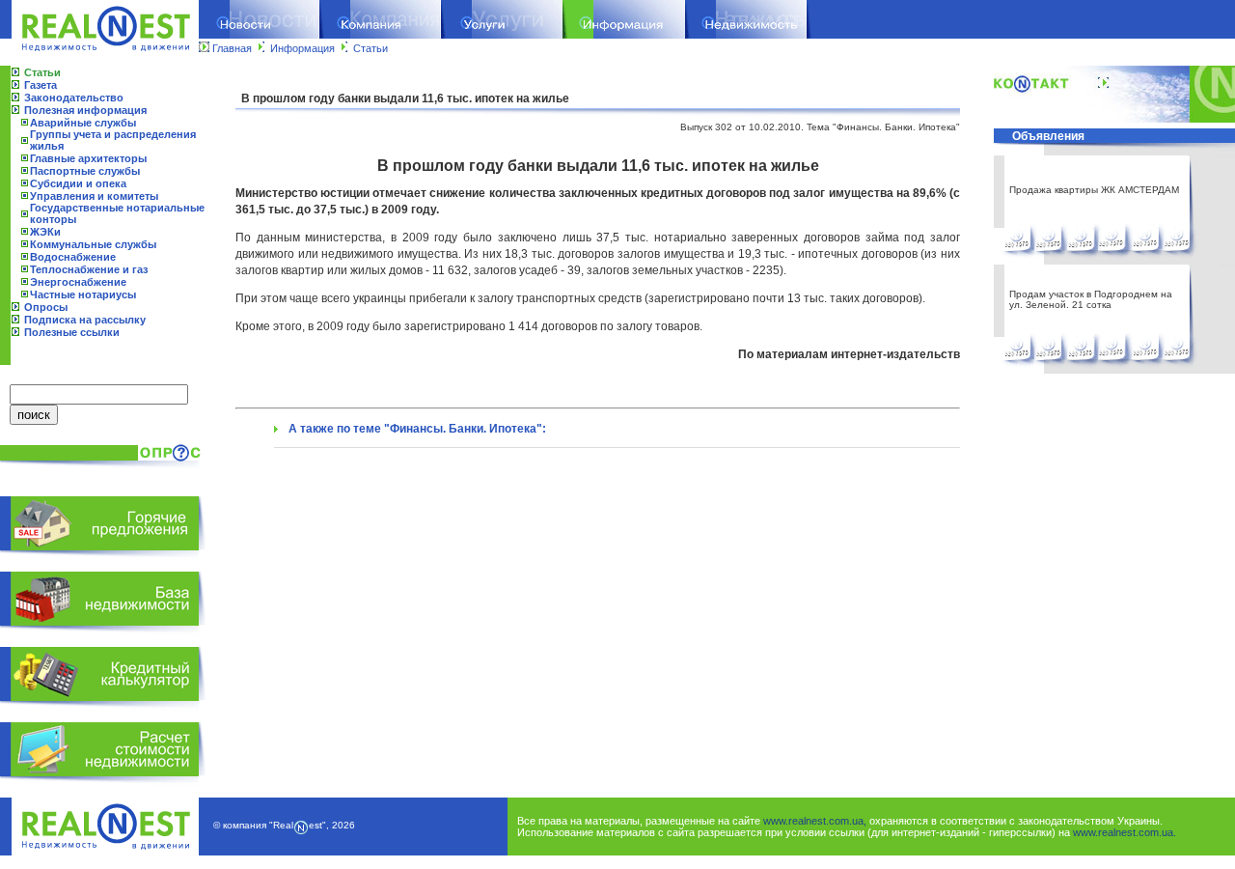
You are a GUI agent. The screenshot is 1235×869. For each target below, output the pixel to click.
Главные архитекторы (88, 158)
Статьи (370, 48)
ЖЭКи (45, 232)
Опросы (46, 307)
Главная (232, 48)
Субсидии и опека (78, 183)
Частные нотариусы (83, 294)
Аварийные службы (83, 122)
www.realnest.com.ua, (814, 821)
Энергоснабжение (78, 282)
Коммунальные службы (93, 244)
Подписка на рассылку (85, 319)
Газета (40, 85)
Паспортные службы (85, 171)
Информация (302, 48)
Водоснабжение (73, 257)
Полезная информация (85, 110)
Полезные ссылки (72, 332)
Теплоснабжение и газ (89, 269)
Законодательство (74, 97)
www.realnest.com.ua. (1124, 832)
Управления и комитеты (94, 196)
